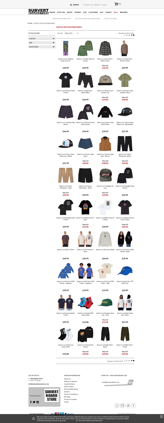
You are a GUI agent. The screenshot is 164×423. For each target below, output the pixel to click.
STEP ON (61, 12)
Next (131, 35)
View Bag (115, 6)
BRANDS (124, 12)
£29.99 (66, 99)
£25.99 (125, 322)
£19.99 (85, 290)
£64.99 (85, 68)
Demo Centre (69, 386)
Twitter (34, 402)
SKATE (70, 12)
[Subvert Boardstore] (38, 14)
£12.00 (85, 322)
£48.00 (125, 99)
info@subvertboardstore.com (38, 384)
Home (30, 23)
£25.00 (105, 322)
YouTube (122, 405)
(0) (120, 4)
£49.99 (85, 195)
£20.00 (125, 226)
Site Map (67, 397)
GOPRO (78, 12)
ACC (102, 12)
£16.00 (66, 354)
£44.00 (125, 163)
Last (133, 35)
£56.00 (105, 68)
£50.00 (85, 354)
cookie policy (71, 420)
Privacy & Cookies (70, 399)
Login (104, 5)
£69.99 (125, 68)
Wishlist (97, 5)
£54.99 (85, 131)
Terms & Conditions (71, 394)
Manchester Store (36, 378)
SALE (116, 12)
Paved (66, 402)
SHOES (109, 12)
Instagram (37, 402)
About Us (67, 379)
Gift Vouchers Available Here (87, 19)
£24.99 (105, 226)
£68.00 (105, 163)
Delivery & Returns (70, 381)
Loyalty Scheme (110, 19)
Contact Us (88, 5)
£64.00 (105, 354)
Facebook (31, 402)
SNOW (52, 12)
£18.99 (66, 68)
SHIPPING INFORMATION (61, 19)
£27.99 (125, 131)
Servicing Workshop (71, 389)
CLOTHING (93, 12)
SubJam (67, 392)
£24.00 (105, 99)
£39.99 (105, 131)
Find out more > (35, 396)
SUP (85, 12)
